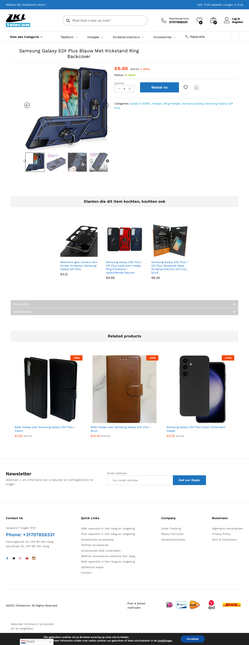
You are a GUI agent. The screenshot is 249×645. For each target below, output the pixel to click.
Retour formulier (172, 533)
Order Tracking (171, 528)
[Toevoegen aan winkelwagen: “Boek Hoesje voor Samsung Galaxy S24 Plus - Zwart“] (39, 420)
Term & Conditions (224, 539)
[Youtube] (27, 558)
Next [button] (108, 161)
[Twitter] (14, 558)
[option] (66, 108)
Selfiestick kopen (92, 567)
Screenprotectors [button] (126, 37)
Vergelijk (196, 87)
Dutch (30, 641)
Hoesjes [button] (93, 37)
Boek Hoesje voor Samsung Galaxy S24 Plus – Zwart (45, 429)
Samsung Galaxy (193, 103)
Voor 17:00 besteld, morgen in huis (220, 4)
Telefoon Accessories (94, 545)
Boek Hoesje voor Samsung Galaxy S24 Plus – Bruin (121, 429)
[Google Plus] (20, 558)
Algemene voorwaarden (227, 528)
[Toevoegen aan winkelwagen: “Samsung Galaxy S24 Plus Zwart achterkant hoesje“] (191, 420)
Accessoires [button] (162, 37)
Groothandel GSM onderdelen (101, 550)
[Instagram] (33, 558)
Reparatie (197, 36)
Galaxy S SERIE (140, 103)
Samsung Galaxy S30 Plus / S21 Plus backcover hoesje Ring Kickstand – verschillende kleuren (124, 267)
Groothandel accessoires (97, 539)
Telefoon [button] (67, 37)
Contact (86, 572)
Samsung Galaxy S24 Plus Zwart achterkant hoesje (196, 429)
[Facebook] (7, 558)
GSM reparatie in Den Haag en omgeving (108, 528)
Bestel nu (159, 87)
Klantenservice (179, 18)
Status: (119, 74)
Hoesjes (157, 103)
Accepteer (193, 639)
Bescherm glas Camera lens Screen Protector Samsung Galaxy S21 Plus (78, 266)
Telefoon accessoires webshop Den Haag (108, 556)
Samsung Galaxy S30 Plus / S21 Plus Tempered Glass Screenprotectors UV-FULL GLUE (169, 267)
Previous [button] (25, 161)
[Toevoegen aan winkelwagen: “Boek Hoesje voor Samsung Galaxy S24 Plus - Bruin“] (115, 420)
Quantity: (119, 83)
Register (237, 22)
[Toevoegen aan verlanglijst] (186, 87)
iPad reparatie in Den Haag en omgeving (108, 533)
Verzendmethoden (173, 539)
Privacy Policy (221, 533)
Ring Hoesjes (172, 103)
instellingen (165, 640)
